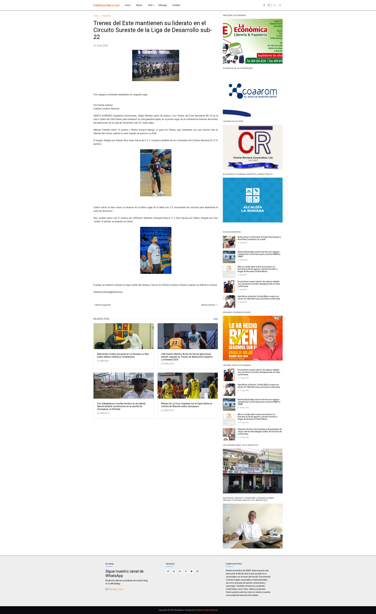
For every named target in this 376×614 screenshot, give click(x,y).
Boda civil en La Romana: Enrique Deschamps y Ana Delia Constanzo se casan (259, 238)
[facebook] (264, 5)
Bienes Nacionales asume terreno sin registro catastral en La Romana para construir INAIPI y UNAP (259, 254)
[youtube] (179, 571)
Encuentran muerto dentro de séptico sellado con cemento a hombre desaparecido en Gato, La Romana (259, 283)
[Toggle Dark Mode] (274, 5)
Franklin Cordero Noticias (206, 610)
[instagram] (268, 5)
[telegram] (168, 571)
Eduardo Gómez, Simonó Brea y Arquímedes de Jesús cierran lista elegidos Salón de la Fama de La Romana (260, 431)
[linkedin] (174, 571)
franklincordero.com (106, 5)
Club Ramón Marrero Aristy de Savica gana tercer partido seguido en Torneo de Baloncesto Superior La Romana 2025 (187, 357)
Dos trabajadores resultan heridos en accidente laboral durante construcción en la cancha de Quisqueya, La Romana (121, 406)
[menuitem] (127, 5)
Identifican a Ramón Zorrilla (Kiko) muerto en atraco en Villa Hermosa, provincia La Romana (259, 297)
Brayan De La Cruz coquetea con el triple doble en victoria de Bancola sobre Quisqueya (186, 405)
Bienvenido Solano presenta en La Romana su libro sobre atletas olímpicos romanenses (123, 355)
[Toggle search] (280, 5)
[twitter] (191, 571)
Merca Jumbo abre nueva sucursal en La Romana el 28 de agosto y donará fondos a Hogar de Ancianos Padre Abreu (257, 269)
